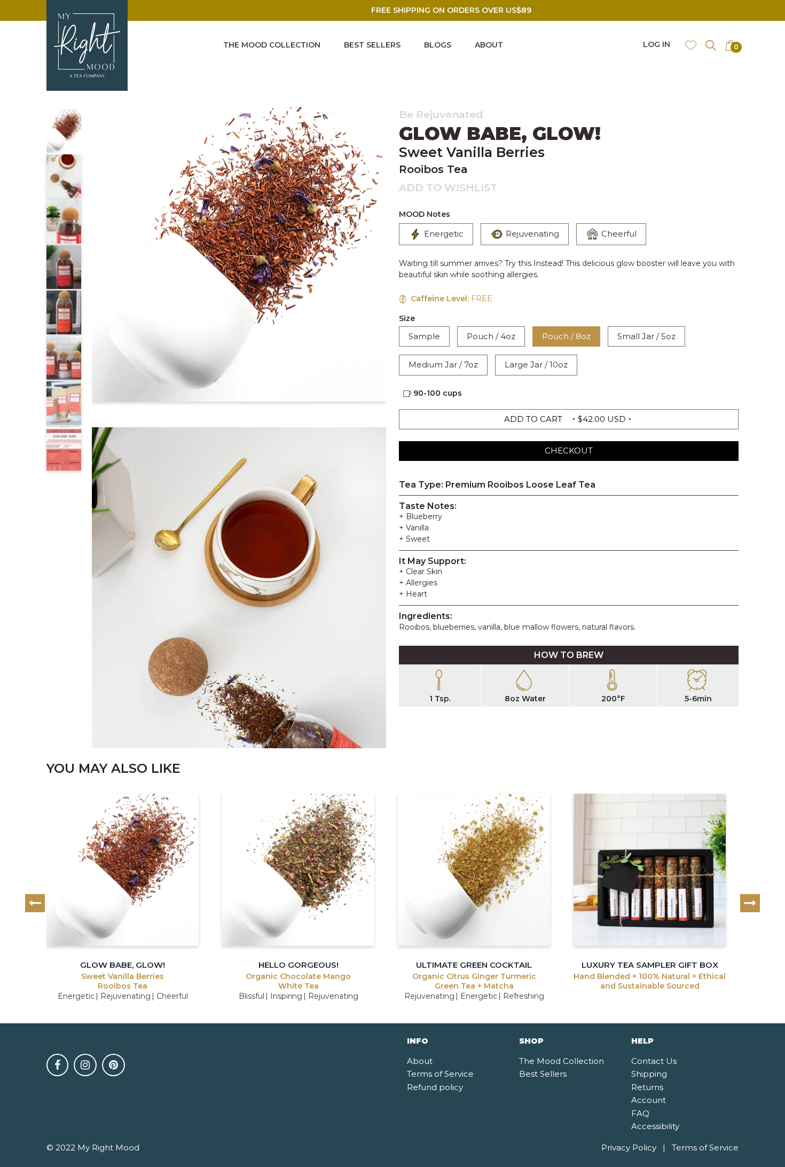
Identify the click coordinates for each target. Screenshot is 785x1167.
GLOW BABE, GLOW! (122, 965)
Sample (424, 336)
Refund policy (435, 1087)
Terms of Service (440, 1074)
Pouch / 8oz (566, 336)
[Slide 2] (63, 176)
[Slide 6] (63, 358)
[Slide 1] (63, 131)
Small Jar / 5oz (646, 336)
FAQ (640, 1113)
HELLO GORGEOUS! (298, 965)
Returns (647, 1087)
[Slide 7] (63, 403)
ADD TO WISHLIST (448, 188)
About (420, 1061)
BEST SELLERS (372, 45)
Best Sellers (543, 1074)
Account (648, 1100)
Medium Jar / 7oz (443, 364)
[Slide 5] (63, 312)
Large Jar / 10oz (536, 364)
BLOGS (437, 45)
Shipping (649, 1074)
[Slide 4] (63, 267)
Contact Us (654, 1061)
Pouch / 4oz (491, 336)
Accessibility (655, 1126)
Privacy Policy (633, 1147)
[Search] (711, 45)
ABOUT (489, 45)
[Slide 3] (63, 222)
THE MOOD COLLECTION (271, 45)
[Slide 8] (63, 449)
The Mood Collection (561, 1061)
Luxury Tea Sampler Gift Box (650, 965)
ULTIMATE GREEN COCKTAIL (474, 965)
